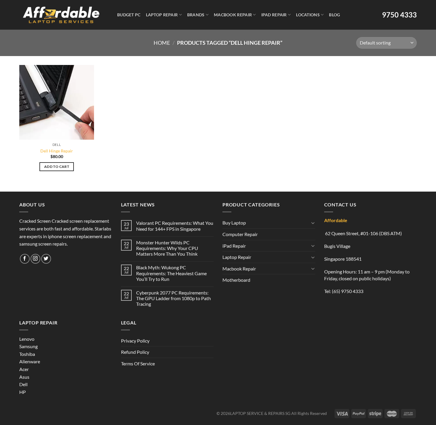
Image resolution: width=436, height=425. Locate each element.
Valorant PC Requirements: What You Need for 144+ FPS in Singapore (174, 225)
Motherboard (236, 280)
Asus (24, 377)
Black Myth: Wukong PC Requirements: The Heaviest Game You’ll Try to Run (171, 273)
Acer (24, 369)
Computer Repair (240, 234)
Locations (308, 14)
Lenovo (26, 339)
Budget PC (129, 14)
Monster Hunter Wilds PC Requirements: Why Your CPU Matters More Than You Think (167, 248)
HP (22, 392)
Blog (334, 14)
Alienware (29, 361)
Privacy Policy (135, 340)
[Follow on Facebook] (25, 259)
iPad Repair (274, 14)
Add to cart (56, 166)
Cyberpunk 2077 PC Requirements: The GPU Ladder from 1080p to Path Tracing (173, 298)
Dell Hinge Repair (56, 150)
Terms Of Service (138, 363)
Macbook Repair (233, 14)
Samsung (28, 346)
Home (162, 42)
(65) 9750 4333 (347, 291)
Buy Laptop (234, 222)
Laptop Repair (162, 14)
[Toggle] (313, 222)
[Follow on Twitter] (46, 259)
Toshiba (27, 354)
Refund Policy (135, 352)
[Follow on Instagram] (35, 259)
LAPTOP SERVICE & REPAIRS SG (260, 413)
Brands (196, 14)
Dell (23, 384)
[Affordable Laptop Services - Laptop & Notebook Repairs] (61, 14)
